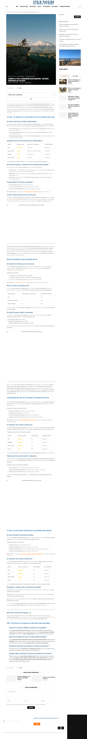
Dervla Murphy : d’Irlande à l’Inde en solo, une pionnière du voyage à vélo (74, 98)
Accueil (7, 12)
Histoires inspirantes (65, 6)
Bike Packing (33, 6)
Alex (10, 82)
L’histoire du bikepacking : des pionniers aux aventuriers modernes (23, 678)
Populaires (75, 76)
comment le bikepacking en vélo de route (27, 420)
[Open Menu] (6, 6)
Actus (64, 76)
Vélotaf (39, 6)
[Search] (78, 6)
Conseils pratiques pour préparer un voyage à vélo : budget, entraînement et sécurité (73, 115)
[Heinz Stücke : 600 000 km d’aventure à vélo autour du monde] (63, 106)
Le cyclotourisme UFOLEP (19, 282)
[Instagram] (62, 728)
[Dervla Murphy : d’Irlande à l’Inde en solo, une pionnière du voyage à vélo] (63, 98)
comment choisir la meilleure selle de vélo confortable (30, 554)
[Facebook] (59, 728)
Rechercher (61, 14)
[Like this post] (17, 88)
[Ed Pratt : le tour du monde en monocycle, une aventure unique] (37, 678)
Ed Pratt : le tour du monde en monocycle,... (49, 677)
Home (17, 6)
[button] (53, 94)
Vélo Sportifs (55, 6)
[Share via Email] (20, 88)
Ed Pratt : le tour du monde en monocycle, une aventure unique (74, 89)
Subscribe (37, 724)
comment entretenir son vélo (30, 191)
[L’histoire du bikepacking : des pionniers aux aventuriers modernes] (11, 678)
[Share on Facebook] (19, 667)
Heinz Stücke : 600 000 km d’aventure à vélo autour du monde (73, 106)
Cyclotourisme (46, 6)
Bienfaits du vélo (24, 6)
